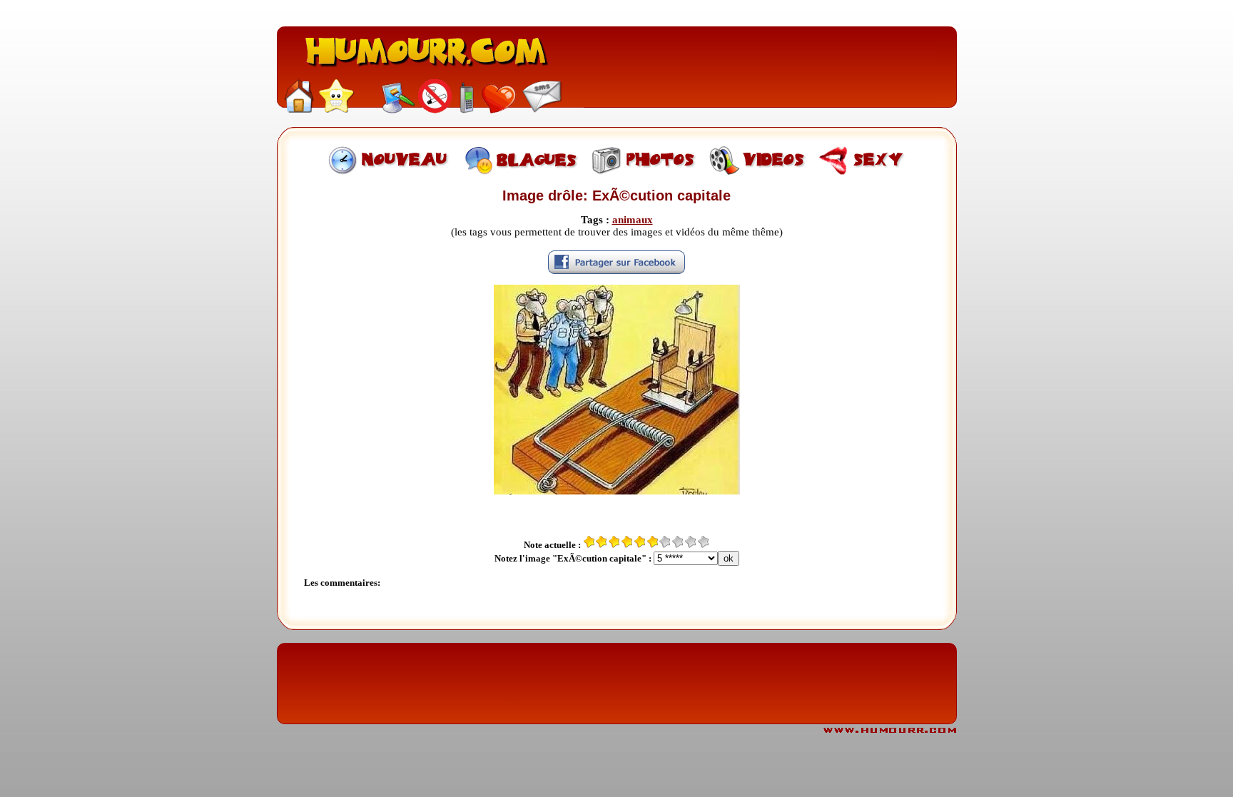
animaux (632, 219)
